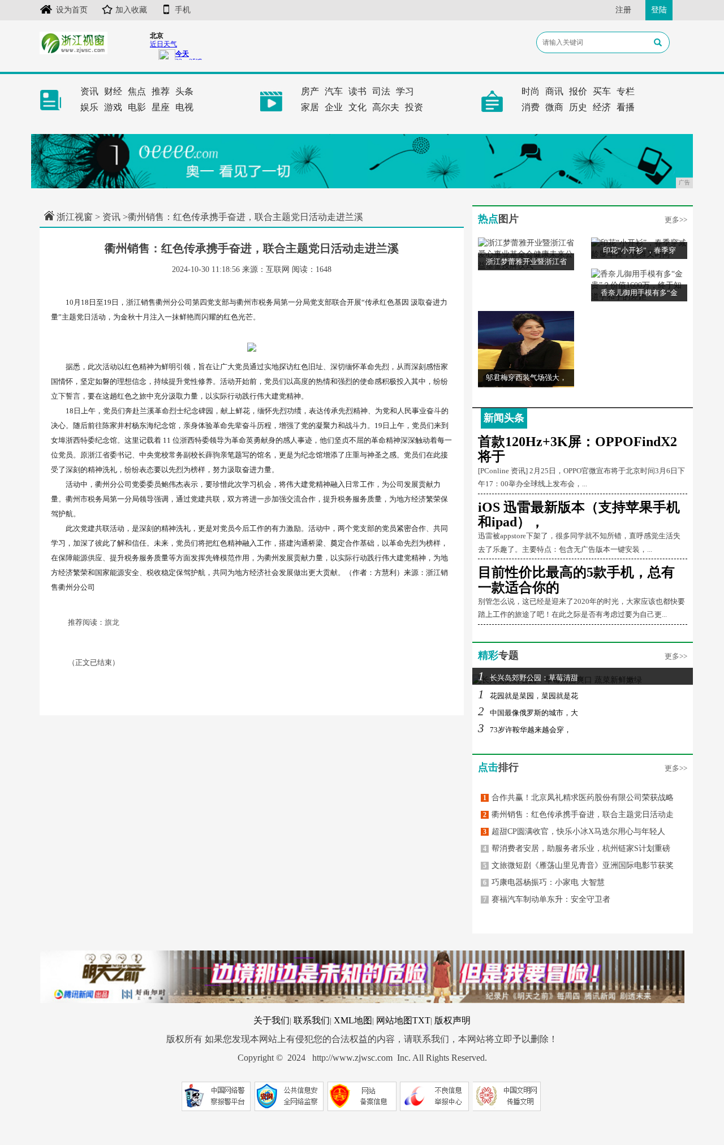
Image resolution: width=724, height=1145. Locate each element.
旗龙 (112, 622)
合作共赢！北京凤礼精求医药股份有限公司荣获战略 (578, 797)
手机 (183, 10)
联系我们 (312, 1020)
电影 (137, 107)
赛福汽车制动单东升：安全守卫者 (546, 899)
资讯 (89, 91)
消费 (531, 107)
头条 (184, 91)
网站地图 (394, 1020)
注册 (623, 10)
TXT (421, 1020)
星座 (161, 107)
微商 (554, 107)
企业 (334, 107)
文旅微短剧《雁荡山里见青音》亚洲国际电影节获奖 (578, 865)
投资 (414, 107)
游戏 (113, 107)
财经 (113, 91)
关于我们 (271, 1020)
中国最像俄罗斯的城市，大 (528, 712)
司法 (381, 91)
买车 (602, 91)
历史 (578, 107)
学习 (405, 91)
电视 (184, 107)
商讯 (554, 91)
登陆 (659, 10)
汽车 (334, 91)
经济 (602, 107)
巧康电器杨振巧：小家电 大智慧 (544, 882)
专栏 (626, 91)
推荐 (161, 91)
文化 (357, 107)
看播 (626, 107)
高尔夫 (385, 107)
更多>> (676, 219)
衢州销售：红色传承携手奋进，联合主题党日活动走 (578, 814)
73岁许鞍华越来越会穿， (524, 729)
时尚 (531, 91)
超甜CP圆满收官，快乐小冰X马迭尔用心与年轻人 (574, 831)
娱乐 (89, 107)
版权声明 (452, 1020)
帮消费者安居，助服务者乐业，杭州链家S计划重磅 (576, 848)
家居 (310, 107)
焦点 (137, 91)
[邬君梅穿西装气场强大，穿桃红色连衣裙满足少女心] (526, 348)
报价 (578, 91)
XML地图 (353, 1020)
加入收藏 (131, 10)
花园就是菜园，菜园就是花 (528, 696)
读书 (357, 91)
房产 (310, 91)
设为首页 (72, 10)
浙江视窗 (75, 217)
